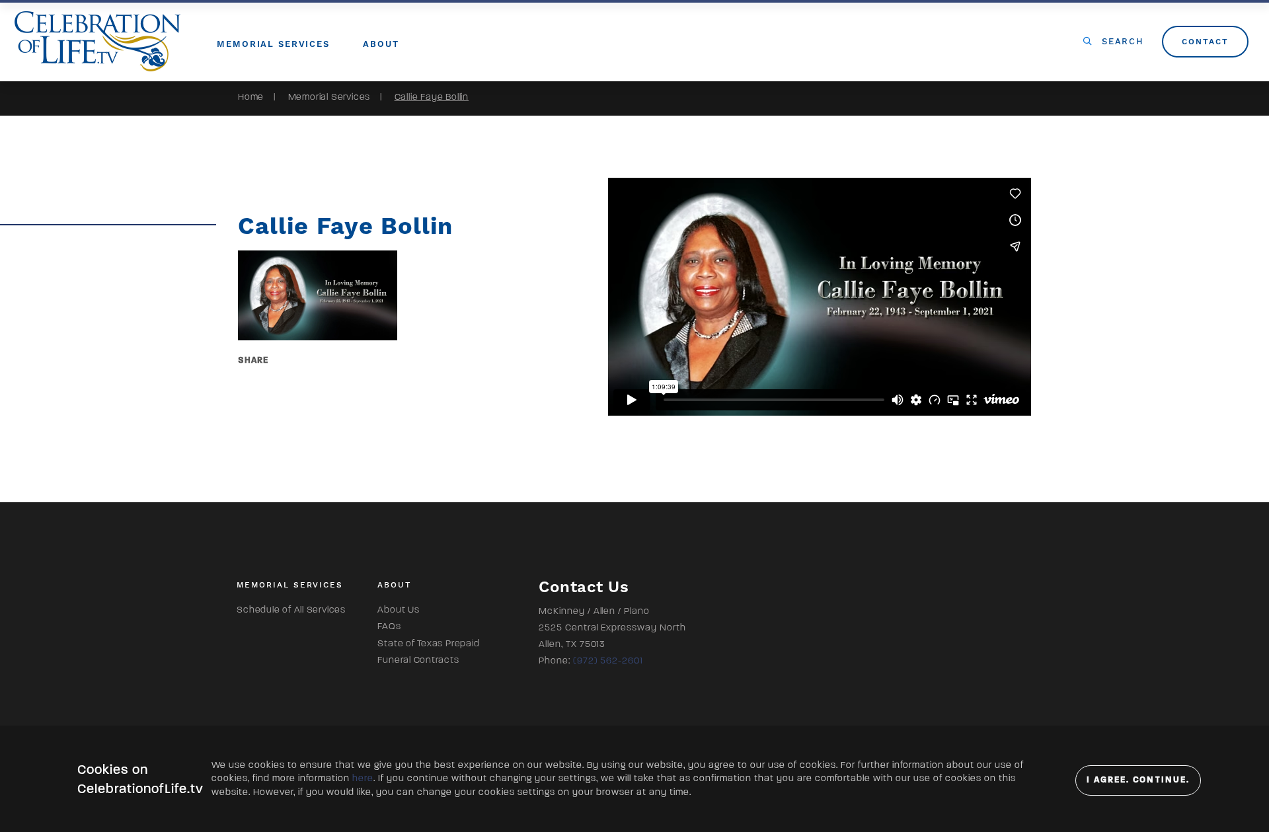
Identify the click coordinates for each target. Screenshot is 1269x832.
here (362, 778)
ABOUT (381, 44)
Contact (1205, 41)
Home (251, 96)
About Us (398, 609)
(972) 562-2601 (608, 660)
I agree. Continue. (1138, 780)
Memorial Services (329, 96)
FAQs (389, 626)
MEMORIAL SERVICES (273, 44)
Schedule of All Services (291, 609)
